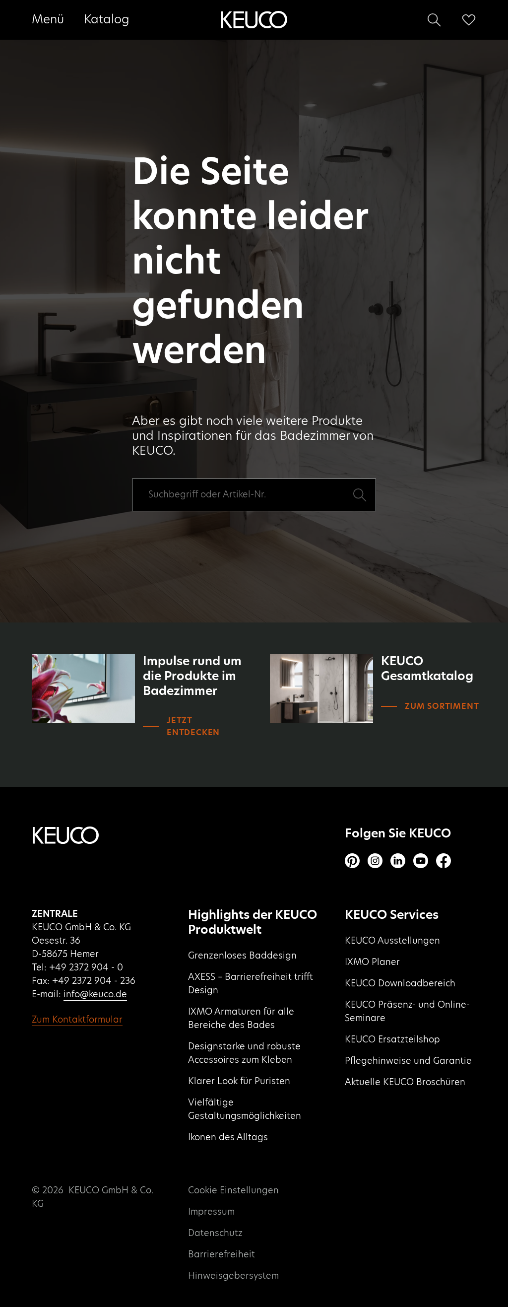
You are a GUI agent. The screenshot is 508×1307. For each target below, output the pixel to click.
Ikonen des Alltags (228, 1137)
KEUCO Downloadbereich (400, 983)
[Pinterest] (352, 860)
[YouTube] (420, 860)
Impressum (211, 1212)
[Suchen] (434, 19)
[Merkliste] (468, 19)
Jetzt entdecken (193, 727)
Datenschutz (215, 1233)
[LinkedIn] (397, 860)
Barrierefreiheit (221, 1254)
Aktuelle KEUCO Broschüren (405, 1082)
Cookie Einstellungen (233, 1190)
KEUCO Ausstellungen (392, 941)
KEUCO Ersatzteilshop (392, 1039)
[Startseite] (254, 20)
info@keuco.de (95, 994)
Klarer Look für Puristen (239, 1081)
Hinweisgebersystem (233, 1276)
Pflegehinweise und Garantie (408, 1061)
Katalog (106, 20)
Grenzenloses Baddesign (242, 956)
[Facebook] (443, 860)
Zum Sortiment (442, 706)
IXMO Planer (372, 962)
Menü (48, 20)
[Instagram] (375, 860)
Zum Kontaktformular (77, 1020)
